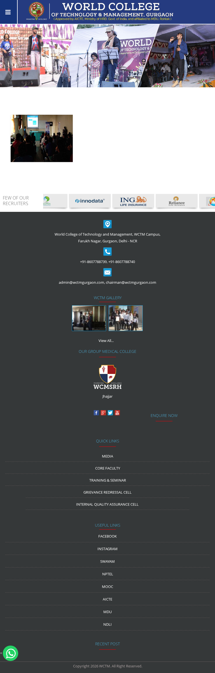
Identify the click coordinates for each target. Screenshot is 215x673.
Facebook (107, 536)
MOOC (107, 586)
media (107, 456)
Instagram (107, 548)
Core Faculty (107, 468)
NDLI (107, 624)
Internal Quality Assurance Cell (107, 504)
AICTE (107, 599)
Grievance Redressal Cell (107, 492)
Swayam (107, 561)
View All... (106, 340)
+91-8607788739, (94, 261)
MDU (107, 611)
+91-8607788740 (121, 261)
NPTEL (107, 573)
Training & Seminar (107, 480)
